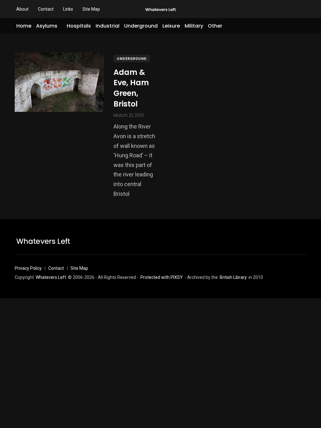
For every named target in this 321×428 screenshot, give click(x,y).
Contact (46, 9)
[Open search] (303, 26)
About (22, 9)
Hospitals (79, 25)
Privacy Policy (28, 268)
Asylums (46, 25)
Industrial (107, 25)
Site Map (91, 9)
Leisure (171, 25)
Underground (141, 25)
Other (215, 25)
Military (194, 25)
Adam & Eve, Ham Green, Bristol (131, 88)
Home (23, 25)
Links (68, 9)
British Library (233, 277)
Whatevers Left (51, 277)
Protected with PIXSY (161, 277)
